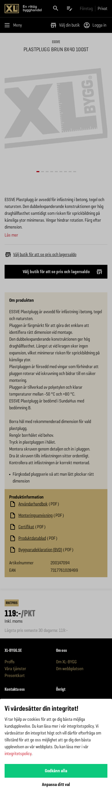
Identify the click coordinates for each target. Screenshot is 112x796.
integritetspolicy (18, 754)
